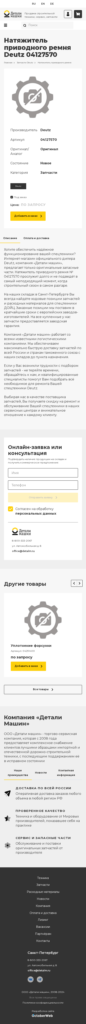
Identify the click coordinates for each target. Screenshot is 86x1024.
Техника (43, 878)
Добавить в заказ (25, 215)
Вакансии (43, 927)
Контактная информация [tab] (66, 772)
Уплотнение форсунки (31, 646)
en (43, 3)
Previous (74, 583)
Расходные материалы (43, 892)
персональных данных (35, 513)
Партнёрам (43, 934)
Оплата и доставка (43, 913)
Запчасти (43, 885)
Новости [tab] (41, 772)
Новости (43, 899)
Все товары (41, 689)
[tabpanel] (43, 330)
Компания (43, 906)
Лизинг (43, 920)
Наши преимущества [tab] (18, 772)
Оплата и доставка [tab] (36, 238)
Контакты (43, 941)
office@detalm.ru (23, 551)
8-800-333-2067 (22, 540)
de (52, 3)
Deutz (18, 186)
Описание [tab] (10, 238)
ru (34, 3)
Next (80, 583)
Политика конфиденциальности (43, 1002)
